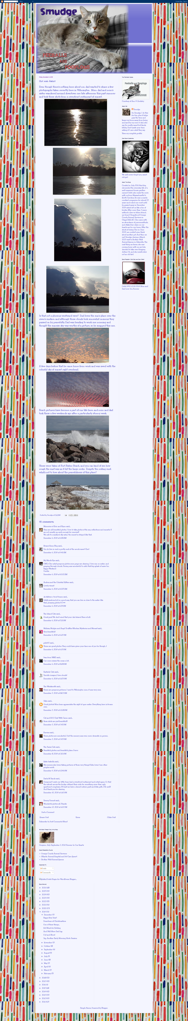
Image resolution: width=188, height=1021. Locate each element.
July (46, 956)
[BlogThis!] (71, 515)
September (48, 949)
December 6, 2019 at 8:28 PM (55, 664)
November (48, 942)
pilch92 (46, 643)
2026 (44, 888)
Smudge (137, 109)
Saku (45, 701)
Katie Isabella (49, 761)
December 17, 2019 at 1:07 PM (55, 807)
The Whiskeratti (50, 686)
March (47, 970)
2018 (44, 978)
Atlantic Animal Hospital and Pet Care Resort (59, 856)
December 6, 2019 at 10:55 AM (55, 589)
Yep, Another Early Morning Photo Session (60, 938)
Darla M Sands (49, 779)
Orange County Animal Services (54, 854)
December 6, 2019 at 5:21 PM (55, 620)
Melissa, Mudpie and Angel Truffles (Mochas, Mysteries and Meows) (70, 628)
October (47, 946)
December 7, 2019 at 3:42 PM (55, 725)
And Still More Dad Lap (52, 931)
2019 (44, 912)
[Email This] (70, 515)
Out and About (49, 935)
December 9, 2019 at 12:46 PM (55, 771)
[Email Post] (65, 515)
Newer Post (44, 817)
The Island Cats (50, 614)
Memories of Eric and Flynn (55, 526)
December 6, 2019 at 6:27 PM (55, 635)
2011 (44, 1002)
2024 (44, 894)
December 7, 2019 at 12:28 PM (55, 710)
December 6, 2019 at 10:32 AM (55, 574)
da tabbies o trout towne (53, 597)
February (48, 973)
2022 (44, 901)
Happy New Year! (50, 918)
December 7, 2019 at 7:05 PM (55, 739)
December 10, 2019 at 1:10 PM (55, 792)
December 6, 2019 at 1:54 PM (55, 606)
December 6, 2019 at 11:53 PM (55, 679)
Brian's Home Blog (51, 546)
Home (78, 817)
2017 (44, 981)
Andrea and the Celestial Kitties (56, 582)
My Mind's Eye (49, 560)
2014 (44, 991)
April (46, 967)
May (46, 963)
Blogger (105, 1008)
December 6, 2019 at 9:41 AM (55, 552)
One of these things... (51, 925)
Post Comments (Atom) (58, 822)
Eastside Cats (49, 672)
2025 (44, 891)
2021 (44, 905)
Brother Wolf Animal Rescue (52, 859)
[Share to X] (73, 515)
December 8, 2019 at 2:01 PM (55, 754)
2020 (44, 908)
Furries (46, 732)
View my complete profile (132, 133)
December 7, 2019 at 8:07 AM (55, 693)
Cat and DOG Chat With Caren (56, 718)
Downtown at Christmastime (54, 921)
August (47, 953)
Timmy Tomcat (49, 800)
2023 (44, 898)
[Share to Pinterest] (77, 515)
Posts (44, 868)
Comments (46, 872)
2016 (44, 985)
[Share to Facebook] (75, 515)
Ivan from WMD (50, 657)
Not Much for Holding (52, 928)
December (48, 915)
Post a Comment (48, 812)
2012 (44, 998)
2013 (44, 995)
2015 (44, 988)
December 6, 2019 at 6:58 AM (55, 538)
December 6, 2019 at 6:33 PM (55, 649)
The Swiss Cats (49, 747)
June (46, 960)
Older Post (111, 817)
